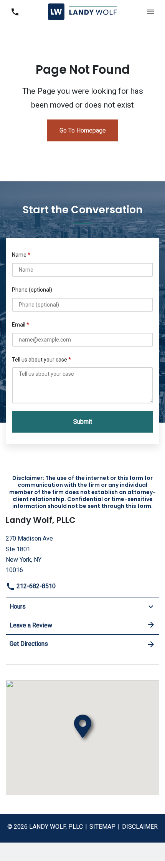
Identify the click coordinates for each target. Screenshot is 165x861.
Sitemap (102, 826)
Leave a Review (31, 625)
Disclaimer (140, 826)
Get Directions (29, 643)
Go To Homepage (82, 130)
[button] (150, 11)
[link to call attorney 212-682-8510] (14, 11)
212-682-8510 (35, 586)
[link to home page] (82, 11)
